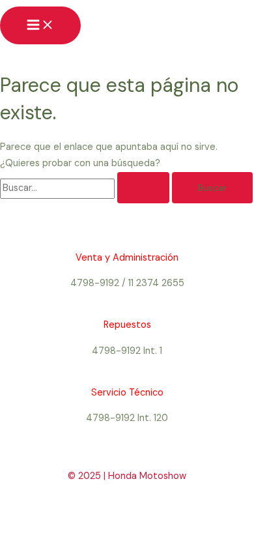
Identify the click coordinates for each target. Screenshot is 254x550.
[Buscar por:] (86, 188)
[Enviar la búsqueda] (143, 187)
